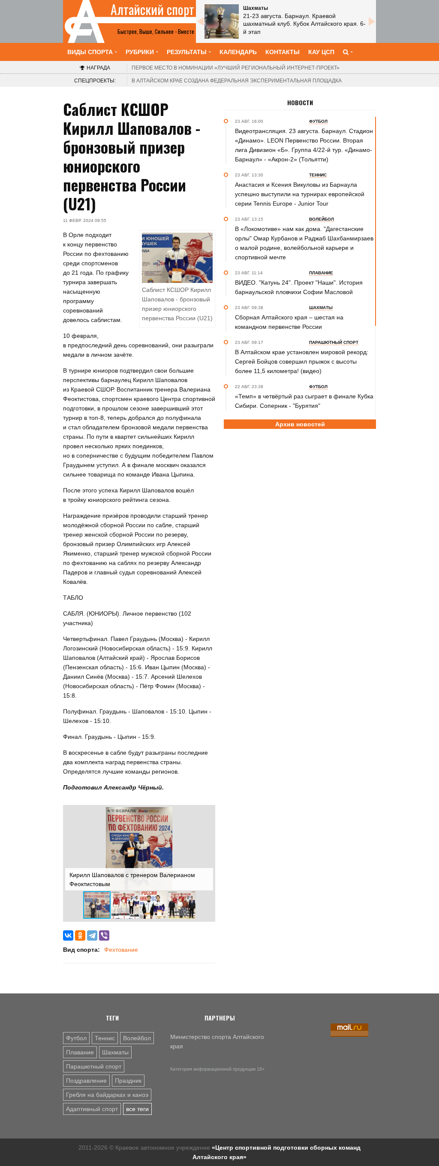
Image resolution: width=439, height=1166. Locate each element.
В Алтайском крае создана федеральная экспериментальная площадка (237, 81)
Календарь (238, 52)
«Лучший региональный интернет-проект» (236, 68)
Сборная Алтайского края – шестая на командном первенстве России (289, 322)
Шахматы (115, 1052)
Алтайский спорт (152, 9)
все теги (137, 1108)
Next (371, 21)
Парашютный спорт (93, 1066)
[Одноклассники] (80, 935)
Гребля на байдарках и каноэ (107, 1094)
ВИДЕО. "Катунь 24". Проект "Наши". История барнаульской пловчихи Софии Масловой (299, 287)
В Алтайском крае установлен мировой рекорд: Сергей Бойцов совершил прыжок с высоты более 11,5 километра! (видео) (301, 361)
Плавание (80, 1052)
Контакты (282, 52)
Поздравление (86, 1080)
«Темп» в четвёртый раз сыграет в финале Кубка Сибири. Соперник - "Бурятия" (304, 401)
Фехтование (121, 949)
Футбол (76, 1038)
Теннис (105, 1038)
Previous (200, 21)
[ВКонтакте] (68, 935)
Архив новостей (300, 424)
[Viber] (104, 935)
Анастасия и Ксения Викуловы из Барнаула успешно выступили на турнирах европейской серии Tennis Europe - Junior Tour (299, 194)
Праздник (128, 1080)
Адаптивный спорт (92, 1108)
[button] (205, 815)
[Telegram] (92, 935)
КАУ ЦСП (321, 52)
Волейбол (137, 1038)
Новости (300, 103)
